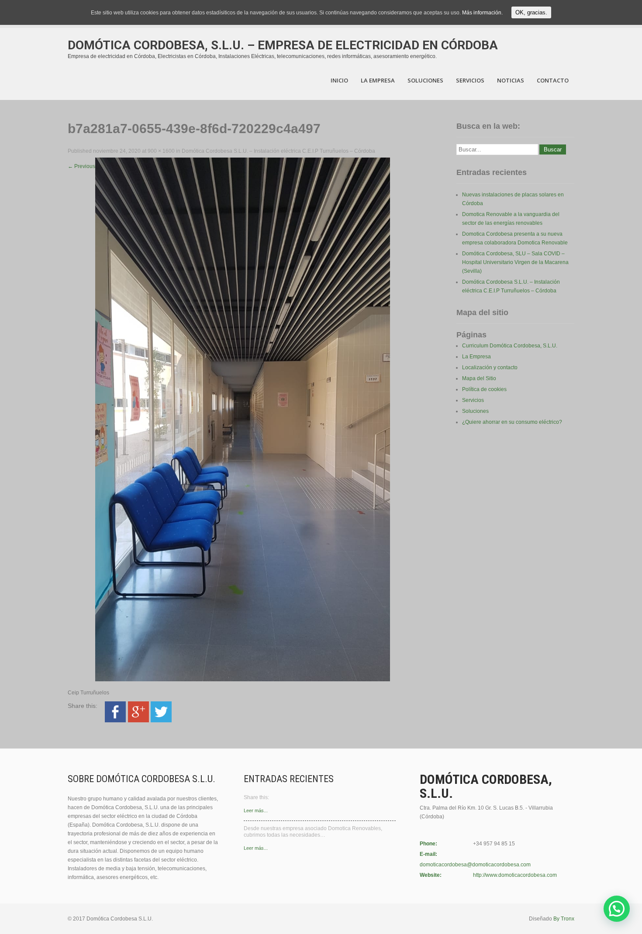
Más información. (482, 13)
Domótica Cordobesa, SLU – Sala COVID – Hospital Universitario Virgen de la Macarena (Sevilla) (515, 262)
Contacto (553, 80)
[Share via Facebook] (115, 721)
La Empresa (378, 80)
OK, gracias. (531, 12)
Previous (81, 166)
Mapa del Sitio (479, 378)
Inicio (339, 80)
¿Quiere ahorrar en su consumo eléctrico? (512, 422)
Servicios (470, 80)
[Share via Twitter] (161, 721)
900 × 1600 (161, 151)
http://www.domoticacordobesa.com (515, 875)
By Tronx (563, 919)
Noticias (510, 80)
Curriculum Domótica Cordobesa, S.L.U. (509, 346)
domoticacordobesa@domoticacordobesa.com (475, 865)
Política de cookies (484, 389)
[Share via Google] (138, 721)
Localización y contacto (490, 367)
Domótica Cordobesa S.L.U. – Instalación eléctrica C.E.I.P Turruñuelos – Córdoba (278, 151)
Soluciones (425, 80)
